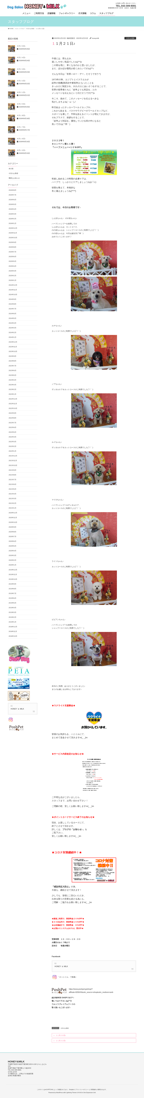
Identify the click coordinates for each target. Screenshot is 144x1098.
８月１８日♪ (21, 115)
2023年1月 (12, 394)
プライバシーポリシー (82, 1089)
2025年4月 (12, 266)
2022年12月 (13, 399)
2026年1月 (12, 223)
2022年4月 (12, 437)
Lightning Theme (71, 1092)
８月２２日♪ (21, 81)
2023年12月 (13, 342)
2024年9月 (12, 299)
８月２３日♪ (21, 69)
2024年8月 (12, 304)
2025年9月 (12, 242)
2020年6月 (12, 541)
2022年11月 (13, 404)
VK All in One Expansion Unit (87, 1092)
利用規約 (93, 1089)
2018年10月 (13, 636)
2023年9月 (12, 356)
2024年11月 (13, 290)
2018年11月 (13, 631)
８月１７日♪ (21, 127)
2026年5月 (12, 204)
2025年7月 (12, 252)
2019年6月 (12, 598)
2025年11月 (13, 233)
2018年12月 (13, 627)
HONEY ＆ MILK (61, 966)
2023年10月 (13, 351)
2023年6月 (12, 370)
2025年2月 (12, 275)
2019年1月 (12, 622)
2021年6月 (12, 484)
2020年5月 (12, 546)
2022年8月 (12, 418)
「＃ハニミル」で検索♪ (66, 977)
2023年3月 (12, 385)
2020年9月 (12, 527)
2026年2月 (12, 219)
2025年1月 (12, 280)
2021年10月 (13, 465)
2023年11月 (13, 347)
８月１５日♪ (21, 150)
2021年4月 (12, 494)
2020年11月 (13, 517)
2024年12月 (13, 285)
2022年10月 (13, 408)
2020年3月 (12, 555)
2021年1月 (12, 508)
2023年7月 (12, 366)
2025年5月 (12, 261)
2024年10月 (13, 294)
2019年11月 (13, 574)
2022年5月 (12, 432)
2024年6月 (12, 313)
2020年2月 (12, 560)
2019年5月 (12, 603)
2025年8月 (12, 247)
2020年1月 (12, 565)
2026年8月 (12, 190)
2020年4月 (12, 551)
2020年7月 (12, 536)
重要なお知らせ (14, 178)
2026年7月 (12, 195)
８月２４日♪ (21, 57)
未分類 (11, 169)
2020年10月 (13, 522)
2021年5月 (12, 489)
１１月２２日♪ (61, 1041)
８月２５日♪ (21, 46)
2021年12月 (13, 456)
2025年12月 (13, 228)
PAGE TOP (138, 1063)
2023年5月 (12, 375)
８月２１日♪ (21, 92)
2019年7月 (12, 593)
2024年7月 (12, 309)
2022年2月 (12, 446)
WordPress (59, 1092)
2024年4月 (12, 323)
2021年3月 (12, 498)
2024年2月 (12, 332)
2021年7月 (12, 479)
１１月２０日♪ (61, 1035)
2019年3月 (12, 612)
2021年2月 (12, 503)
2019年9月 (12, 584)
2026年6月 (12, 200)
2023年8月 (12, 361)
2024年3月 (12, 328)
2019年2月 (12, 617)
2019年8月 (12, 589)
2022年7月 (12, 423)
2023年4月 (12, 380)
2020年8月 (12, 532)
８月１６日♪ (21, 139)
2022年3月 (12, 441)
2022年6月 (12, 427)
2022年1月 (12, 451)
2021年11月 (13, 460)
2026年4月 (12, 209)
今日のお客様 (130, 38)
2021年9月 (12, 470)
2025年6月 (12, 256)
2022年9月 (12, 413)
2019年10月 (13, 579)
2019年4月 (12, 608)
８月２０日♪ (21, 104)
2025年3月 (12, 271)
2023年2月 (12, 389)
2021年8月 (12, 475)
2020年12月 (13, 513)
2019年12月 (13, 570)
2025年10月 (13, 237)
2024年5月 (12, 318)
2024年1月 (12, 337)
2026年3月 (12, 214)
